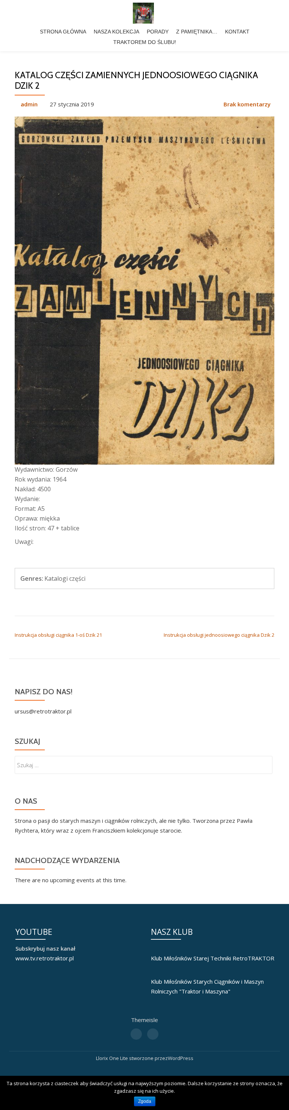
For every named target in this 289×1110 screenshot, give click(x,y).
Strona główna (63, 32)
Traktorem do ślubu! (144, 42)
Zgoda (144, 1101)
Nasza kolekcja (116, 32)
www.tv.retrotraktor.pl (44, 958)
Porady (158, 32)
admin (29, 104)
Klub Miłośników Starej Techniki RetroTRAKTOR (212, 958)
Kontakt (237, 32)
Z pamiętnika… (197, 32)
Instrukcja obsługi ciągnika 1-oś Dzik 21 (58, 634)
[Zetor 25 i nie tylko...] (145, 13)
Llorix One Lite (112, 1058)
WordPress (180, 1058)
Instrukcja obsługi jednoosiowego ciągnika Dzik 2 (219, 634)
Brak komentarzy (247, 104)
